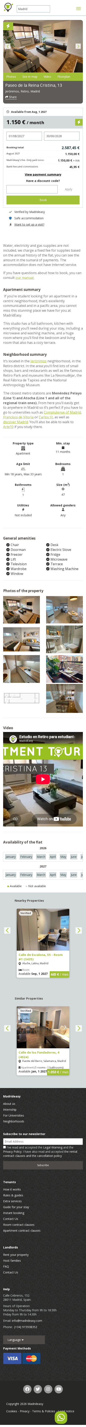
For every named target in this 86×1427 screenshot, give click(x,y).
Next (78, 46)
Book (43, 200)
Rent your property (16, 1255)
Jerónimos (38, 361)
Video (47, 77)
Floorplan (63, 77)
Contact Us (10, 1219)
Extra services (12, 1201)
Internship (9, 1110)
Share (12, 97)
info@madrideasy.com (27, 1321)
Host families (12, 1261)
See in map (29, 77)
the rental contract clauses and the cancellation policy (40, 1154)
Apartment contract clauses (21, 1231)
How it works (12, 1189)
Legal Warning (52, 1147)
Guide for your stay (16, 1207)
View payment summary (43, 174)
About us (9, 1104)
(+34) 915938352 (25, 1327)
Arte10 (8, 426)
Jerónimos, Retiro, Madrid (22, 91)
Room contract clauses (18, 1225)
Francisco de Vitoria (18, 417)
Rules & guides (13, 1195)
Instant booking (13, 1213)
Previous (7, 46)
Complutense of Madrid (62, 412)
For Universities (13, 1115)
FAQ (6, 1266)
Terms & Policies (43, 1411)
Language (15, 1340)
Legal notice (66, 1411)
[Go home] (8, 7)
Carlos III (46, 417)
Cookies (11, 1411)
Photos (11, 77)
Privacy (24, 1411)
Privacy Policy (12, 1152)
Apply (68, 189)
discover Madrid (15, 422)
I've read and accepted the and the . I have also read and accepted (40, 1151)
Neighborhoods (13, 1121)
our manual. (24, 277)
